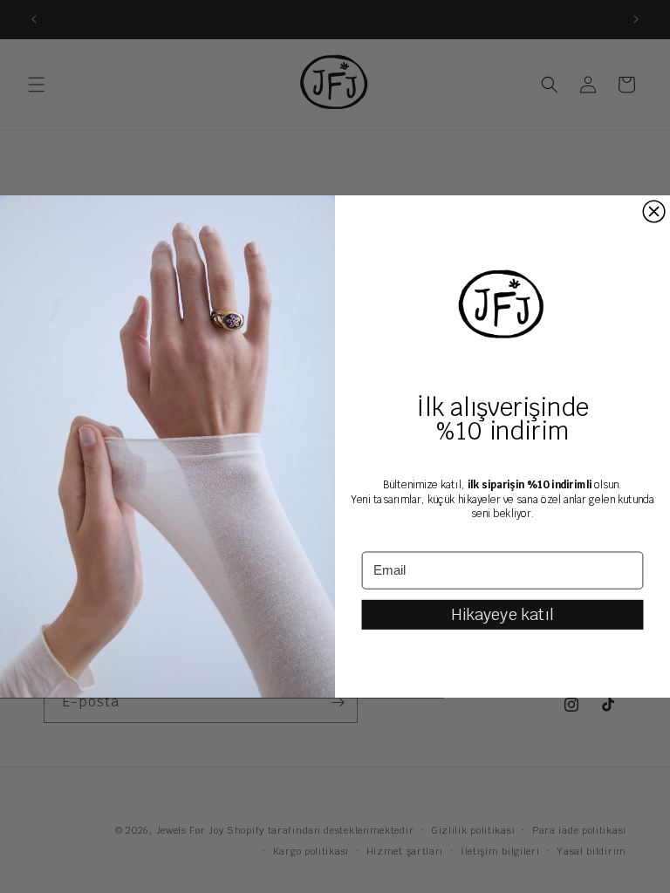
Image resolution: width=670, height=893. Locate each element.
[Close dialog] (654, 211)
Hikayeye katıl (502, 613)
